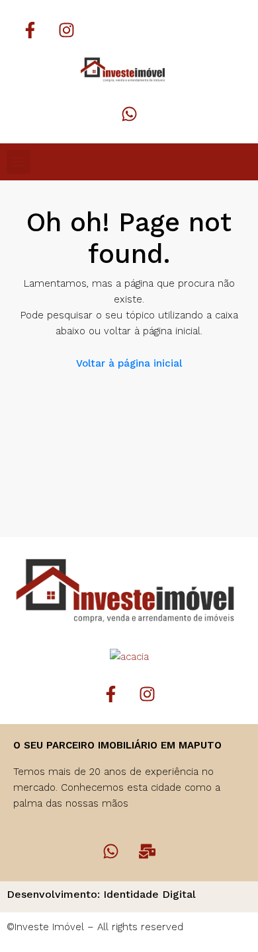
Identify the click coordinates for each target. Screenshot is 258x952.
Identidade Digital (149, 894)
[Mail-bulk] (147, 851)
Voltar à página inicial (129, 363)
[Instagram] (66, 29)
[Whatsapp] (129, 113)
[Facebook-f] (29, 29)
